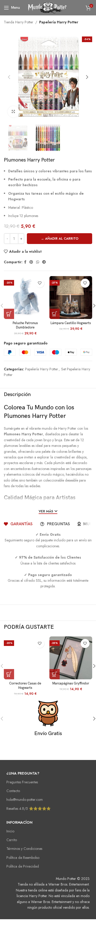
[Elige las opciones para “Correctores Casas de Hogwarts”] (9, 674)
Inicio (10, 831)
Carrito (11, 839)
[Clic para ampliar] (13, 112)
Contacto (13, 790)
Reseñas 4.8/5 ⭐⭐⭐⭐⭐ (28, 808)
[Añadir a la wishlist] (39, 283)
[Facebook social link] (25, 262)
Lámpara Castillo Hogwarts (70, 323)
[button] (9, 77)
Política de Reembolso (22, 857)
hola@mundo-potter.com (24, 799)
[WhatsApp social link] (38, 262)
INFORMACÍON (19, 822)
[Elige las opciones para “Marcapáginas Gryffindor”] (54, 674)
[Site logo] (48, 7)
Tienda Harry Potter (18, 22)
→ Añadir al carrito (59, 238)
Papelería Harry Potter (58, 22)
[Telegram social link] (44, 262)
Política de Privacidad (22, 866)
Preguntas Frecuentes (22, 782)
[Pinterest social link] (31, 262)
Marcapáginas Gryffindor (70, 683)
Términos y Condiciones (24, 848)
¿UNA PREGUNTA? (22, 773)
